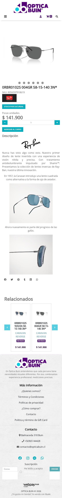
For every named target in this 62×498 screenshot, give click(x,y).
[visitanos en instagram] (27, 458)
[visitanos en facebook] (20, 458)
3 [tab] (28, 83)
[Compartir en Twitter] (12, 279)
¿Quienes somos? (31, 391)
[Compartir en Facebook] (5, 279)
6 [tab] (42, 83)
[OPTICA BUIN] (31, 7)
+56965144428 (32, 441)
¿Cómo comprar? (31, 408)
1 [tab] (19, 83)
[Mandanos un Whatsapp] (42, 458)
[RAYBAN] (9, 97)
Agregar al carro (12, 129)
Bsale (47, 494)
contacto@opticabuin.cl (32, 446)
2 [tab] (24, 83)
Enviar (54, 469)
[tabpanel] (31, 52)
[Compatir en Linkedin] (31, 279)
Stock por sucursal (14, 106)
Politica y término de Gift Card (31, 420)
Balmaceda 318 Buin (32, 435)
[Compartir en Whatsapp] (37, 279)
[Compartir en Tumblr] (24, 279)
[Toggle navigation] (5, 16)
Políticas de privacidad (31, 402)
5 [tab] (38, 83)
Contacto (31, 414)
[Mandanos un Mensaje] (34, 458)
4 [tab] (33, 83)
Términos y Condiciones (31, 396)
